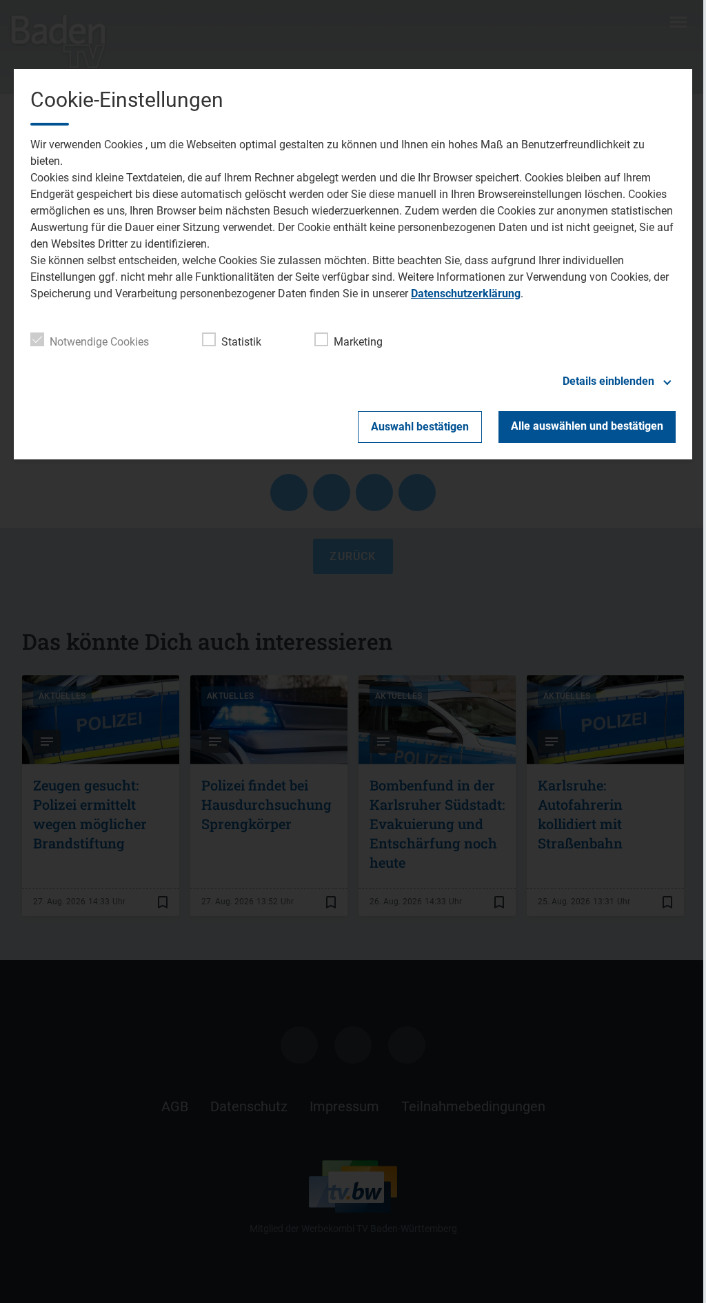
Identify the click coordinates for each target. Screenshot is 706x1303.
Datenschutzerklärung (466, 293)
